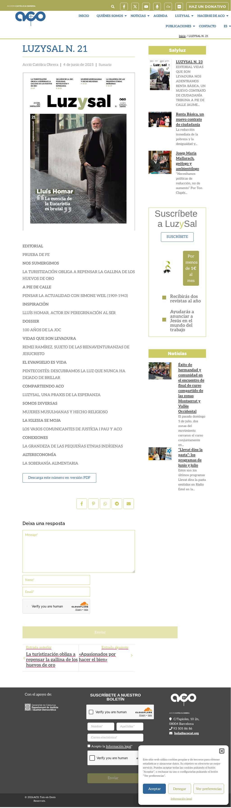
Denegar (179, 789)
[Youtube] (146, 6)
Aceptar (154, 789)
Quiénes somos (110, 16)
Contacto (207, 26)
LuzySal (182, 16)
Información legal (181, 799)
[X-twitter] (135, 6)
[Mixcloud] (168, 6)
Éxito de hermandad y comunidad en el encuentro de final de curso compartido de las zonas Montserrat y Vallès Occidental (191, 388)
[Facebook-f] (124, 6)
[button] (222, 751)
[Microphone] (157, 6)
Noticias (138, 16)
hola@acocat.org (186, 733)
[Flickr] (179, 6)
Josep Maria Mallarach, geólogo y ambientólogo (187, 161)
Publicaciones (178, 26)
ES (225, 26)
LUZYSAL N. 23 (189, 62)
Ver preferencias (209, 789)
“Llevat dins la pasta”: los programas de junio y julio (190, 458)
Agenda (160, 16)
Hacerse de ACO (211, 16)
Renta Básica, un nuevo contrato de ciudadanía (190, 119)
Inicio (84, 16)
